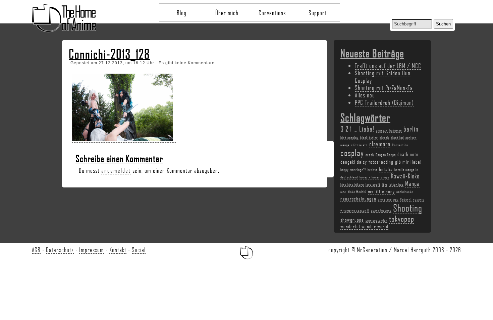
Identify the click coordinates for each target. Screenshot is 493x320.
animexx (382, 130)
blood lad (397, 138)
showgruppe (352, 220)
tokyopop (401, 218)
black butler (369, 138)
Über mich (226, 12)
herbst (372, 170)
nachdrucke (404, 192)
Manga (412, 183)
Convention (400, 145)
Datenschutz (60, 249)
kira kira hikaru (352, 184)
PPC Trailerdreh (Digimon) (384, 102)
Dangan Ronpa (386, 155)
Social (139, 249)
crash (370, 155)
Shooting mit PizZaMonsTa (384, 87)
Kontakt (117, 249)
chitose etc (359, 145)
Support (318, 12)
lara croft (373, 184)
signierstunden (376, 220)
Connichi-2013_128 (109, 54)
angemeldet (116, 170)
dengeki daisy (353, 162)
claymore (379, 144)
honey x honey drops (374, 177)
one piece (385, 199)
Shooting (407, 208)
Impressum (91, 249)
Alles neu (365, 95)
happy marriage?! (353, 170)
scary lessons (381, 210)
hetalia (386, 169)
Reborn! (406, 199)
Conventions (272, 12)
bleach (384, 138)
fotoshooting (381, 162)
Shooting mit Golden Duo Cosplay (382, 76)
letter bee (396, 184)
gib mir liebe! (408, 162)
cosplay (352, 153)
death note (408, 154)
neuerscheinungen (358, 198)
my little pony (381, 191)
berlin (411, 129)
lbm (384, 184)
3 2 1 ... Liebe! (357, 129)
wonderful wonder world (364, 226)
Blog (181, 12)
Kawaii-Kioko (405, 176)
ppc (395, 199)
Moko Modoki (357, 192)
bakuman (395, 130)
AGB (36, 249)
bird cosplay (349, 138)
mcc (343, 192)
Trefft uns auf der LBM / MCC (388, 65)
